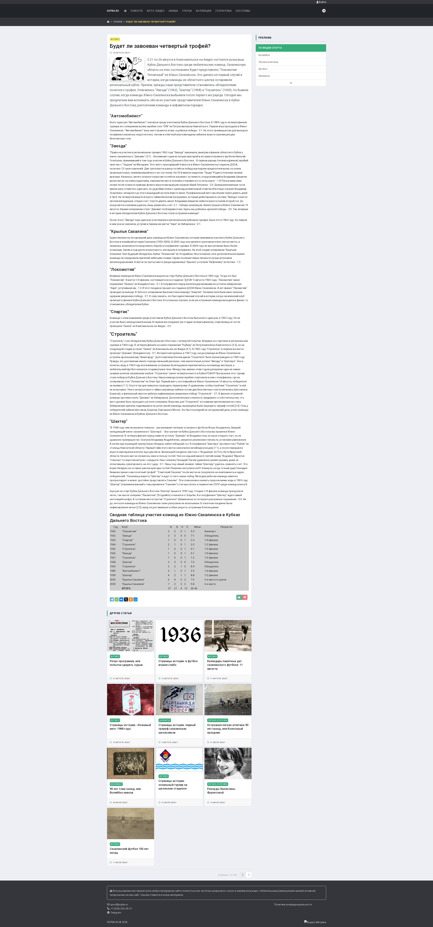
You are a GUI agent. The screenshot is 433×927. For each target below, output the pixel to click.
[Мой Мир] (135, 599)
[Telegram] (112, 599)
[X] (126, 599)
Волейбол (264, 55)
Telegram (115, 912)
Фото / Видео (156, 10)
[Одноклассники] (131, 599)
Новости (137, 10)
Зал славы (243, 10)
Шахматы (264, 76)
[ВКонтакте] (121, 599)
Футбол (263, 69)
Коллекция (203, 10)
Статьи (187, 10)
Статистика (223, 10)
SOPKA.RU (113, 10)
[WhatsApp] (117, 599)
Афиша (173, 10)
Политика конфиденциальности (293, 904)
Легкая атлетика (268, 62)
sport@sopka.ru (119, 904)
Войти (322, 2)
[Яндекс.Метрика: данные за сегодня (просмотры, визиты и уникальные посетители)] (315, 922)
